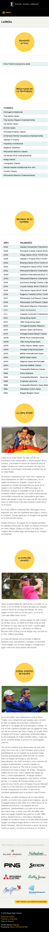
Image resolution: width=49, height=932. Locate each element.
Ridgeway (16, 925)
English (42, 12)
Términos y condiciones (9, 919)
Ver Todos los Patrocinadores (31, 902)
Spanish (46, 12)
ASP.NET (25, 927)
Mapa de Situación (7, 921)
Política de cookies (7, 917)
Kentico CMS (14, 927)
